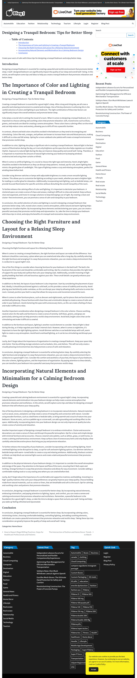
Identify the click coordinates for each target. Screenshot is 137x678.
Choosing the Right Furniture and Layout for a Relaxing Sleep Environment (48, 48)
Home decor (87, 637)
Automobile (9, 23)
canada (74, 557)
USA (72, 667)
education (84, 581)
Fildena (86, 590)
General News (101, 166)
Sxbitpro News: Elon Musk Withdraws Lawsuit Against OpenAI (74, 2)
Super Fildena (87, 650)
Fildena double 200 (79, 616)
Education (21, 23)
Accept (93, 669)
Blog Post (105, 23)
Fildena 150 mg (77, 611)
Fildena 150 (87, 607)
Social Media (101, 193)
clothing (83, 557)
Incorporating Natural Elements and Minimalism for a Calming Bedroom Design (51, 50)
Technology (56, 23)
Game (98, 162)
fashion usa (75, 590)
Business (99, 131)
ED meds (92, 577)
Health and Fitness (103, 170)
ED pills (74, 581)
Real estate (100, 182)
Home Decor (17, 526)
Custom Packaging (78, 577)
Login (86, 23)
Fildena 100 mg (77, 598)
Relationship (42, 23)
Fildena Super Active (79, 628)
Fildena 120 (75, 607)
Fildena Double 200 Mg (80, 620)
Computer (100, 139)
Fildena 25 (75, 594)
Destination (101, 143)
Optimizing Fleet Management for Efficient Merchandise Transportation (32, 2)
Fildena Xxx (75, 633)
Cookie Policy (100, 664)
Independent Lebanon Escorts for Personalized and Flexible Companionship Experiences (50, 555)
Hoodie (74, 641)
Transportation (77, 658)
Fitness (86, 633)
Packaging (75, 650)
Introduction (23, 43)
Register (94, 23)
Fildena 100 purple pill (80, 603)
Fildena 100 (87, 594)
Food (98, 158)
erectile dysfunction (79, 586)
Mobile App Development (81, 645)
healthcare (75, 637)
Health (94, 633)
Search (98, 30)
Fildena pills (76, 624)
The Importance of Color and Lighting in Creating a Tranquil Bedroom (46, 45)
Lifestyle (77, 23)
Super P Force (76, 654)
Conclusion (23, 53)
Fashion (31, 23)
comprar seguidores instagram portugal (83, 567)
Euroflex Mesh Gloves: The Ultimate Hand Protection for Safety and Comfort (51, 580)
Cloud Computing (103, 135)
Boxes (86, 553)
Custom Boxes (77, 573)
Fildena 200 (91, 611)
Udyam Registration (79, 663)
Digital (98, 147)
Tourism (67, 23)
